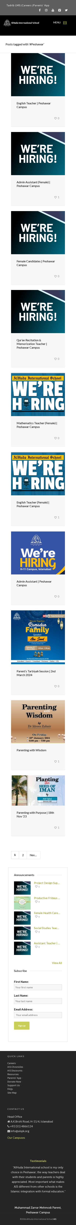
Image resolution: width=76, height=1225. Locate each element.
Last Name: (21, 995)
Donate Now (14, 1081)
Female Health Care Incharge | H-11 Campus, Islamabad (47, 912)
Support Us (13, 1085)
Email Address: (23, 1009)
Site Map (12, 1092)
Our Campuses (16, 1137)
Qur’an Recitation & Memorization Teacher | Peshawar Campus (32, 343)
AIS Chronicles (15, 1067)
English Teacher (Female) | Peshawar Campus (33, 504)
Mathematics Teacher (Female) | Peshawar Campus (37, 424)
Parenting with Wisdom (31, 750)
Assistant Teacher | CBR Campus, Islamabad (47, 943)
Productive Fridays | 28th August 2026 (47, 897)
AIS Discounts (14, 1070)
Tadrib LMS (13, 5)
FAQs (10, 1089)
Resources (13, 1074)
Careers (27, 5)
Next (33, 855)
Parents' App (41, 5)
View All (57, 963)
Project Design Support (47, 882)
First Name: (21, 981)
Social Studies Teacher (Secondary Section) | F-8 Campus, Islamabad (47, 928)
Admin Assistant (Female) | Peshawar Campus (33, 183)
